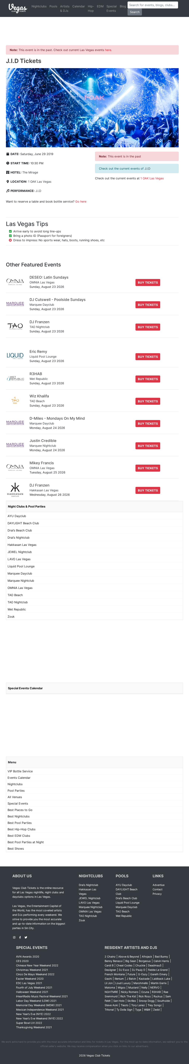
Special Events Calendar (25, 688)
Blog (123, 6)
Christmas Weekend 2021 (32, 969)
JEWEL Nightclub (20, 552)
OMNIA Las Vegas (20, 588)
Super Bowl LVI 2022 (29, 1022)
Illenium (119, 978)
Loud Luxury (123, 983)
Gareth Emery (158, 974)
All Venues (15, 797)
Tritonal (109, 1009)
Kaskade (144, 978)
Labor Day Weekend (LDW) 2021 (36, 1000)
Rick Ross (145, 996)
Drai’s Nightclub (19, 537)
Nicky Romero (129, 991)
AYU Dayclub (17, 516)
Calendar (78, 6)
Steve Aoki (111, 1005)
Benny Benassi (114, 961)
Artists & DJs (64, 8)
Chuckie (140, 965)
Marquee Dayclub (20, 573)
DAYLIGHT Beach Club (23, 523)
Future (131, 974)
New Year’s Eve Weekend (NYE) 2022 (39, 1018)
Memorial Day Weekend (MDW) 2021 (39, 1005)
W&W (147, 1009)
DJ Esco (124, 969)
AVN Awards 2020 (27, 956)
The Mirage (30, 172)
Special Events (111, 8)
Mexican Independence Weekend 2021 (40, 1009)
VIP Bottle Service (20, 771)
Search (135, 12)
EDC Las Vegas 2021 (29, 983)
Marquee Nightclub (21, 580)
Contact (157, 889)
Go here (80, 201)
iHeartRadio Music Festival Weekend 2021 (42, 996)
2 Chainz (110, 956)
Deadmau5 (154, 965)
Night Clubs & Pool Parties (26, 506)
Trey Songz (155, 1005)
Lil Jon (109, 983)
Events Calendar (19, 777)
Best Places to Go (20, 810)
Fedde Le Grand (158, 969)
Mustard (133, 987)
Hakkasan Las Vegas (22, 545)
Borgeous (145, 961)
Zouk (11, 616)
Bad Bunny (161, 956)
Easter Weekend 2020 (30, 978)
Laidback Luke (161, 978)
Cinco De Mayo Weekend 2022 (35, 974)
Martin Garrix (159, 983)
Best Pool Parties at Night (26, 842)
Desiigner (110, 969)
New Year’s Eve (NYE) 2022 (33, 1014)
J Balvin (131, 978)
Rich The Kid (128, 996)
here (108, 50)
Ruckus (158, 996)
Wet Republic (17, 609)
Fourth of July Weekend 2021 (34, 987)
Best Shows (16, 848)
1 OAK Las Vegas (39, 181)
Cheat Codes (124, 965)
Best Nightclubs (19, 816)
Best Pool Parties (20, 823)
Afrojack (147, 956)
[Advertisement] (94, 26)
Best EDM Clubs (19, 835)
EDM (100, 6)
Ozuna (145, 991)
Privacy (157, 893)
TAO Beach (15, 595)
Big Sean (130, 961)
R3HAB (156, 991)
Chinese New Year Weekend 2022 (37, 965)
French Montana (115, 974)
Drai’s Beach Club (20, 530)
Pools (53, 6)
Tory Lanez (138, 1005)
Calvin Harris (161, 961)
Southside (163, 1000)
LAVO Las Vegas (19, 559)
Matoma (110, 987)
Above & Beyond (128, 956)
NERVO (154, 987)
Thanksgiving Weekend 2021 (34, 1027)
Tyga (138, 1009)
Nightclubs (39, 6)
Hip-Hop (91, 8)
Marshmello (140, 983)
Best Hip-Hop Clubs (21, 829)
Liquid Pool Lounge (21, 566)
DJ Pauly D (138, 969)
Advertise (158, 884)
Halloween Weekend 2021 (32, 991)
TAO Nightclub (18, 602)
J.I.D (38, 191)
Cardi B (109, 965)
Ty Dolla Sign (124, 1009)
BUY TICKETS (148, 282)
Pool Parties (16, 790)
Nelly (144, 987)
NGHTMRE (111, 991)
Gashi (108, 978)
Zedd (156, 1009)
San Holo (119, 1000)
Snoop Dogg (146, 1000)
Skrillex (131, 1000)
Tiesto (124, 1005)
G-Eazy (142, 974)
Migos (122, 987)
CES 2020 (22, 961)
